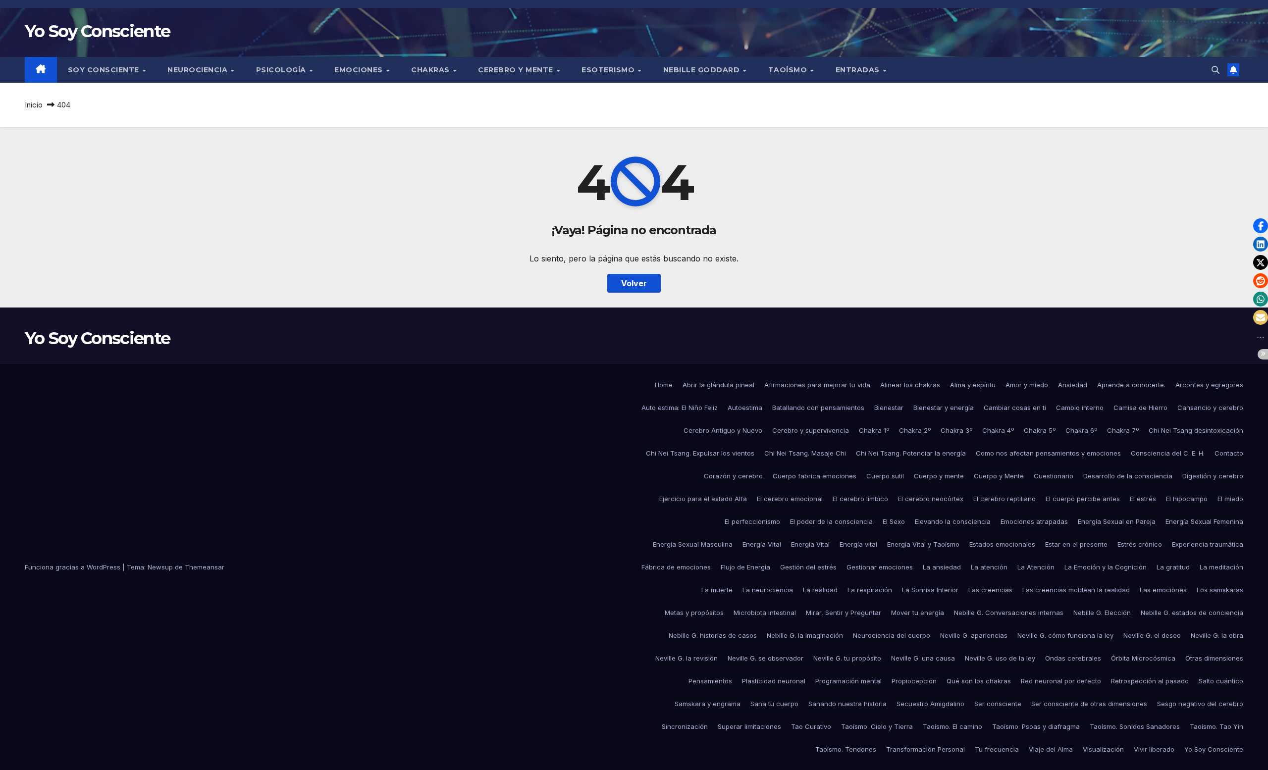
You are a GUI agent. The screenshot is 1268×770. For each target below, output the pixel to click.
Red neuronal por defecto (1061, 681)
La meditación (1221, 567)
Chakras (431, 69)
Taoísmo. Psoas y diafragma (1036, 726)
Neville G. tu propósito (847, 658)
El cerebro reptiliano (1004, 499)
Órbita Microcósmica (1143, 658)
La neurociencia (767, 590)
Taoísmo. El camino (952, 726)
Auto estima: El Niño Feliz (679, 407)
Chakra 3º (956, 430)
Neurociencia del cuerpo (891, 635)
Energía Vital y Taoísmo (923, 544)
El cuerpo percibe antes (1083, 499)
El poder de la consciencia (831, 521)
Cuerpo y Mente (999, 476)
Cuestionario (1053, 476)
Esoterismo (609, 69)
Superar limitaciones (749, 726)
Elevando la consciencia (953, 521)
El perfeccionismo (752, 521)
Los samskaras (1220, 590)
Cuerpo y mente (939, 476)
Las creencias (990, 590)
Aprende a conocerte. (1131, 385)
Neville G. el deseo (1152, 635)
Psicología (282, 69)
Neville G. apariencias (973, 635)
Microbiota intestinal (765, 612)
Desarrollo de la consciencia (1127, 476)
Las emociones (1163, 590)
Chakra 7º (1123, 430)
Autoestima (745, 407)
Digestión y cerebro (1212, 476)
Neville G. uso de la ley (1000, 658)
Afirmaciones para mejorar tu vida (817, 385)
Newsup (160, 567)
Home (664, 385)
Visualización (1103, 749)
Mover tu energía (917, 612)
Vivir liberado (1154, 749)
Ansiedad (1072, 385)
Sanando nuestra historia (847, 704)
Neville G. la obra (1217, 635)
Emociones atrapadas (1034, 521)
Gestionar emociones (879, 567)
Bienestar (888, 407)
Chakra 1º (874, 430)
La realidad (820, 590)
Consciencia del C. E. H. (1168, 453)
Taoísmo (788, 69)
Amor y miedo (1026, 385)
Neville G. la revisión (686, 658)
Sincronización (685, 726)
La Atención (1036, 567)
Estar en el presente (1076, 544)
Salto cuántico (1221, 681)
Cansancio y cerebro (1210, 407)
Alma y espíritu (973, 385)
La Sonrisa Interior (930, 590)
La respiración (869, 590)
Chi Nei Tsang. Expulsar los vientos (700, 453)
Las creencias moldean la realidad (1076, 590)
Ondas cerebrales (1073, 658)
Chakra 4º (998, 430)
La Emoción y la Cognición (1105, 567)
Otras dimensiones (1214, 658)
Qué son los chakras (979, 681)
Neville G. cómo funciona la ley (1065, 635)
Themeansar (204, 567)
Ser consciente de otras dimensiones (1089, 704)
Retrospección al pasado (1150, 681)
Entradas (859, 69)
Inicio (34, 104)
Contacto (1229, 453)
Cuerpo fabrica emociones (814, 476)
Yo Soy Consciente (97, 31)
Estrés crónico (1139, 544)
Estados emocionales (1002, 544)
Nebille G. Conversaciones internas (1008, 612)
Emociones (359, 69)
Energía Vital (761, 544)
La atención (989, 567)
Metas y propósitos (694, 612)
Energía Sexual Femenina (1204, 521)
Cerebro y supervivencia (810, 430)
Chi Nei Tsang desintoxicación (1196, 430)
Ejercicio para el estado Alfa (703, 499)
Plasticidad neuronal (773, 681)
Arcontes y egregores (1209, 385)
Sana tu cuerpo (774, 704)
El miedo (1230, 499)
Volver (634, 283)
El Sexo (894, 521)
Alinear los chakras (910, 385)
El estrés (1143, 499)
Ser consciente (997, 704)
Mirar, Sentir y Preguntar (843, 612)
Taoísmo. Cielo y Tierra (877, 726)
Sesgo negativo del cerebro (1200, 704)
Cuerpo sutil (885, 476)
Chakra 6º (1081, 430)
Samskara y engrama (707, 704)
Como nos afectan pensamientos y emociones (1048, 453)
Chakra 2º (915, 430)
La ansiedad (942, 567)
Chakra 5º (1040, 430)
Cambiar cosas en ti (1015, 407)
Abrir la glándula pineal (718, 385)
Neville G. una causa (923, 658)
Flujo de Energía (745, 567)
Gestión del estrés (808, 567)
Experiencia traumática (1207, 544)
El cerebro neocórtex (930, 499)
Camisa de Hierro (1140, 407)
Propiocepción (914, 681)
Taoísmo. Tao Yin (1216, 726)
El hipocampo (1187, 499)
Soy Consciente (105, 69)
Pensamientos (710, 681)
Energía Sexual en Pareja (1117, 521)
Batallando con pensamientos (818, 407)
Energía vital (858, 544)
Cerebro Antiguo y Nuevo (723, 430)
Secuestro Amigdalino (930, 704)
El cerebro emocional (790, 499)
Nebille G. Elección (1102, 612)
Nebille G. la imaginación (805, 635)
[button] (1215, 70)
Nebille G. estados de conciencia (1192, 612)
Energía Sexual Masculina (693, 544)
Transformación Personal (925, 749)
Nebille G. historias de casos (713, 635)
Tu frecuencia (997, 749)
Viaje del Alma (1051, 749)
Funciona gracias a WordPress (73, 567)
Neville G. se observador (765, 658)
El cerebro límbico (860, 499)
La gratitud (1173, 567)
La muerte (717, 590)
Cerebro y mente (516, 69)
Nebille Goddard (702, 69)
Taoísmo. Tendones (845, 749)
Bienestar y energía (943, 407)
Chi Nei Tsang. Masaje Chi (805, 453)
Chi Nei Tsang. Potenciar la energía (911, 453)
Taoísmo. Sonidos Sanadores (1135, 726)
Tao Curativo (811, 726)
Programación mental (848, 681)
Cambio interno (1080, 407)
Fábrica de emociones (676, 567)
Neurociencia (198, 69)
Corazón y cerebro (733, 476)
